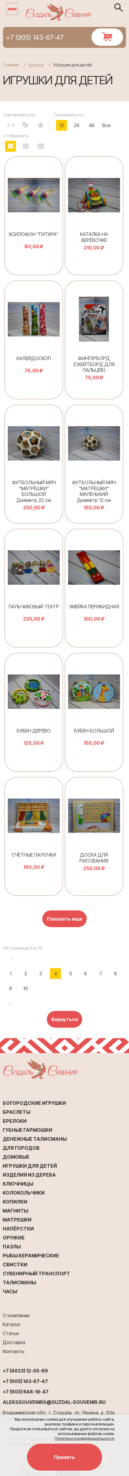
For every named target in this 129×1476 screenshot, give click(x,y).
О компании (16, 1315)
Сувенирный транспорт (36, 1274)
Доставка (14, 1342)
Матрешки (17, 1220)
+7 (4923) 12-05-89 (25, 1371)
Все (106, 125)
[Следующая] (10, 1003)
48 (91, 125)
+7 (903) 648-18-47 (26, 1392)
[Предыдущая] (10, 958)
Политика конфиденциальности (85, 1438)
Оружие (14, 1238)
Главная (11, 64)
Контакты (13, 1351)
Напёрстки (18, 1229)
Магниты (15, 1211)
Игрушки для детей (30, 1166)
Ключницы (18, 1184)
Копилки (15, 1202)
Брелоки (15, 1121)
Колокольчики (24, 1193)
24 (76, 125)
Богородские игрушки (34, 1103)
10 (25, 988)
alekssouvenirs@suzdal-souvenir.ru (54, 1402)
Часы (10, 1291)
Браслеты (16, 1112)
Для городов (21, 1148)
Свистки (15, 1265)
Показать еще (64, 919)
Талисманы (19, 1282)
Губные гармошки (27, 1130)
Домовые (16, 1157)
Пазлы (12, 1247)
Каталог (12, 1324)
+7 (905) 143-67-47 (35, 37)
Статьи (11, 1333)
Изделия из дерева (29, 1175)
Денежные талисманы (35, 1139)
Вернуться (64, 1019)
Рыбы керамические (31, 1256)
